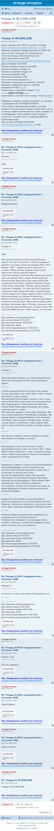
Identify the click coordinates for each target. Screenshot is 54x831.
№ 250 (23, 87)
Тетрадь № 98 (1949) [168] (18, 18)
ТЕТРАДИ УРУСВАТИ (8, 30)
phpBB (22, 823)
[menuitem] (8, 9)
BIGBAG (48, 96)
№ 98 (37, 90)
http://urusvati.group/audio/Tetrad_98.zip (18, 125)
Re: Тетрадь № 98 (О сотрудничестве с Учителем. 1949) (21, 148)
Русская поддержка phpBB (27, 825)
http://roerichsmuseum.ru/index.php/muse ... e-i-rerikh (23, 48)
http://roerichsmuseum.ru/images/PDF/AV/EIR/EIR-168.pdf (26, 61)
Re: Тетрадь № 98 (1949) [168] (16, 780)
